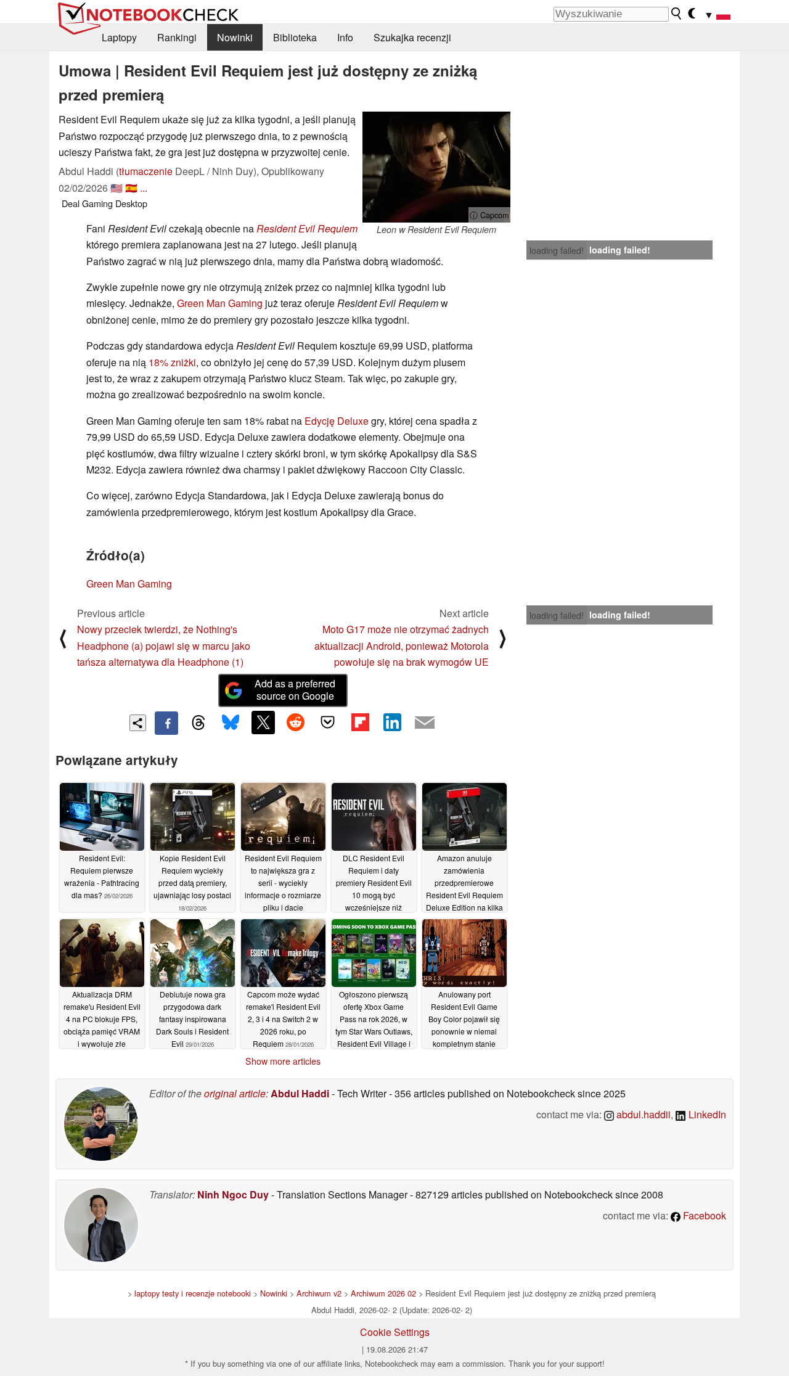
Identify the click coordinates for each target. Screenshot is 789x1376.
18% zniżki (172, 362)
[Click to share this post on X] (263, 722)
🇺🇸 (116, 188)
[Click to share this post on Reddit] (295, 722)
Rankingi (177, 37)
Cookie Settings (395, 1332)
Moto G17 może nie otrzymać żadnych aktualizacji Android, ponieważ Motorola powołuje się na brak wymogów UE (401, 645)
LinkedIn (706, 1114)
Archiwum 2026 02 (383, 1293)
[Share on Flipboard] (360, 722)
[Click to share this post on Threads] (198, 723)
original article (235, 1093)
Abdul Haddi (300, 1093)
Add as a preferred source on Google (295, 689)
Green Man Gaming (220, 303)
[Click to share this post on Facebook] (166, 723)
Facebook (703, 1215)
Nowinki (235, 37)
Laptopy (119, 37)
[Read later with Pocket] (328, 722)
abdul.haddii (642, 1114)
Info (345, 37)
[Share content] (137, 723)
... (143, 188)
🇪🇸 (131, 188)
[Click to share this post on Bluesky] (230, 723)
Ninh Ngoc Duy (233, 1194)
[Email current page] (424, 723)
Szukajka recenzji (412, 37)
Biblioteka (295, 37)
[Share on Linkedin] (392, 722)
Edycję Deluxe (337, 421)
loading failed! (556, 250)
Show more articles (283, 1061)
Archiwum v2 (318, 1293)
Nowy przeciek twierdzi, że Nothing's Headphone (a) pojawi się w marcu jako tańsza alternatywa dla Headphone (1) (163, 645)
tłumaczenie (146, 171)
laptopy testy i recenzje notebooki (192, 1293)
